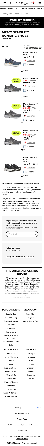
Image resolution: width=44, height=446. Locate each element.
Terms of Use (22, 431)
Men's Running (11, 318)
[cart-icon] (39, 3)
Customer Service (11, 368)
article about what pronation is (15, 208)
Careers (11, 361)
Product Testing (11, 382)
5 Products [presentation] (6, 39)
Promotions (11, 332)
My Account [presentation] (31, 310)
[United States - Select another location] (38, 408)
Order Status (31, 314)
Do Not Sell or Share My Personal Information (22, 425)
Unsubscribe (11, 389)
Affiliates (11, 386)
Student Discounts (11, 341)
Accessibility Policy (22, 413)
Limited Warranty (11, 357)
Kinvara (31, 371)
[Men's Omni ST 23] (12, 61)
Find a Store (11, 379)
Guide (31, 364)
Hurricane (31, 357)
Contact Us (11, 375)
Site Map (18, 408)
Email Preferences (10, 393)
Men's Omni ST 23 (30, 52)
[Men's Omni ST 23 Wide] (12, 166)
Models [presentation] (31, 349)
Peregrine (31, 375)
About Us (11, 354)
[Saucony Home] (22, 3)
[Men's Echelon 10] (12, 86)
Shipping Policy (11, 371)
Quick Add (31, 61)
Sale (11, 345)
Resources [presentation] (11, 349)
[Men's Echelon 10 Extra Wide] (12, 113)
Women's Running (11, 321)
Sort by (27, 45)
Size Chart (11, 325)
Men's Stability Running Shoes (15, 34)
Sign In (31, 318)
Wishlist (22, 71)
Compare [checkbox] (30, 65)
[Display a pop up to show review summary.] (39, 111)
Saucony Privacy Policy (16, 228)
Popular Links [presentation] (11, 310)
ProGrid (31, 379)
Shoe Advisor (11, 314)
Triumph (31, 354)
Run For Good (11, 397)
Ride (31, 361)
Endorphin (31, 368)
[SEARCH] (11, 3)
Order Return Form (31, 321)
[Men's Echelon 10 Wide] (12, 139)
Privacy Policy (29, 227)
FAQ (11, 364)
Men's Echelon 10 (30, 78)
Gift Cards (11, 328)
